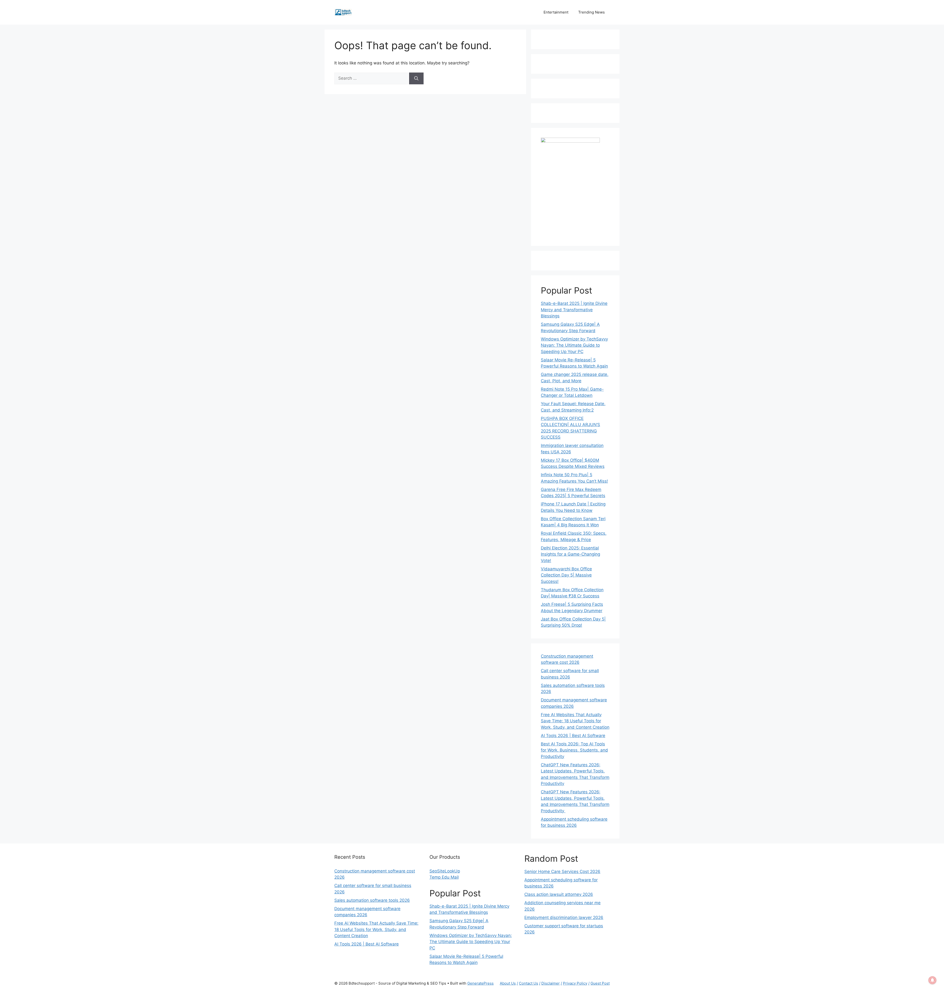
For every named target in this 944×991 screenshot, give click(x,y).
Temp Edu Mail (444, 877)
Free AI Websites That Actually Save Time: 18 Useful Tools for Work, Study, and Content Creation (575, 721)
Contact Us (528, 983)
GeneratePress (480, 983)
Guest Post (600, 983)
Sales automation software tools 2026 (372, 900)
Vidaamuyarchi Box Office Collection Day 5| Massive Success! (566, 575)
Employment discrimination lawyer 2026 (563, 917)
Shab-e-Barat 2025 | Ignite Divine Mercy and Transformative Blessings (574, 309)
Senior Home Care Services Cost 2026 (562, 871)
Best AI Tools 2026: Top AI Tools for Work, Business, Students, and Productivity (574, 750)
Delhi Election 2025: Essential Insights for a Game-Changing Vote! (570, 554)
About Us (508, 983)
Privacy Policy (575, 983)
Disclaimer (550, 983)
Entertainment (556, 12)
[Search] (416, 78)
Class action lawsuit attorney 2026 (558, 894)
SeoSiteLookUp (444, 871)
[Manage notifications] (932, 980)
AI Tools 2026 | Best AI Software (573, 735)
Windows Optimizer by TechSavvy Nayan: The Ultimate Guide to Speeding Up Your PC (574, 345)
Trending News (591, 12)
